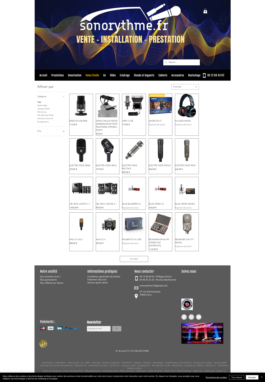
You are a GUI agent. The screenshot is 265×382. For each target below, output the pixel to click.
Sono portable (220, 362)
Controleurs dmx (110, 371)
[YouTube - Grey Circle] (198, 317)
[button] (205, 11)
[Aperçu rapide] (81, 105)
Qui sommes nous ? (50, 276)
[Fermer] (261, 377)
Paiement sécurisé (97, 279)
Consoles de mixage (202, 362)
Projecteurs (141, 371)
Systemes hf (80, 365)
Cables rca (221, 371)
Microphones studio (161, 365)
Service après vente (97, 282)
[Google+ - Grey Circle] (191, 317)
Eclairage (96, 362)
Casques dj (189, 365)
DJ (82, 362)
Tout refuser (236, 377)
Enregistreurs (43, 122)
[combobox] (185, 87)
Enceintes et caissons (50, 365)
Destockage (42, 105)
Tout (39, 102)
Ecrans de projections (73, 371)
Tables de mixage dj (52, 371)
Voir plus (134, 259)
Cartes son (115, 365)
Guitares (147, 362)
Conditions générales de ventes (103, 276)
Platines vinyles (134, 368)
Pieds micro (170, 371)
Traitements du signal (98, 365)
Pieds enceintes (155, 371)
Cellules (200, 365)
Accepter (252, 377)
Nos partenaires (48, 279)
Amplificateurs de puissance (178, 362)
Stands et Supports (111, 362)
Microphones (67, 365)
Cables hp (197, 371)
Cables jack (209, 371)
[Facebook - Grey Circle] (184, 317)
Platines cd (210, 365)
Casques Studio (43, 109)
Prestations (126, 362)
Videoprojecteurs (93, 371)
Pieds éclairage (184, 371)
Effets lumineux (127, 371)
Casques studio (128, 365)
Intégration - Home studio (67, 362)
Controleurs (223, 365)
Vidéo (87, 362)
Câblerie (137, 362)
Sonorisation (47, 362)
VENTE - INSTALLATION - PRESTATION (130, 39)
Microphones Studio (45, 115)
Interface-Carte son (45, 118)
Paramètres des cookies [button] (216, 377)
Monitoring (41, 112)
